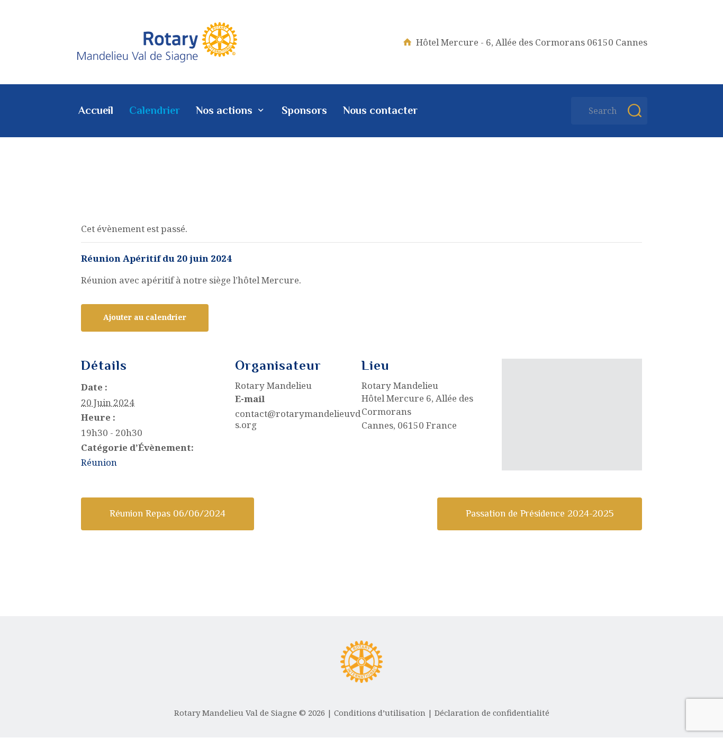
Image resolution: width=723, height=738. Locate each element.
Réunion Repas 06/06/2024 (167, 513)
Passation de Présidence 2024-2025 (539, 513)
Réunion (99, 462)
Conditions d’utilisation (380, 712)
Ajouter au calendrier (144, 317)
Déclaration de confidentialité (492, 712)
